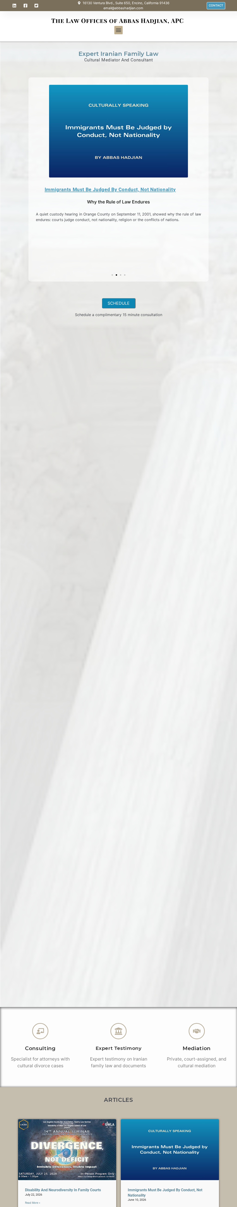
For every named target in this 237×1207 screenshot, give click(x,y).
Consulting (40, 1048)
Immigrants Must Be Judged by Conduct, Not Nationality (110, 189)
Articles (118, 1099)
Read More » (32, 1202)
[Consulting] (40, 1031)
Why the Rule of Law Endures (118, 202)
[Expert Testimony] (118, 1031)
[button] (118, 30)
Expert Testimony (119, 1048)
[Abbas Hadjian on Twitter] (37, 5)
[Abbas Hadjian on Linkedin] (15, 5)
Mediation (197, 1048)
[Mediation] (197, 1031)
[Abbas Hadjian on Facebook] (26, 5)
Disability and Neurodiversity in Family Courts (63, 1190)
